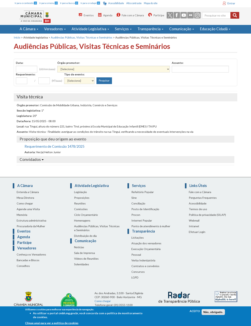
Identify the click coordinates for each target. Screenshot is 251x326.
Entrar (231, 3)
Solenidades (81, 264)
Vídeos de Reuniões (86, 258)
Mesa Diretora (25, 197)
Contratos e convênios (145, 266)
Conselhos (23, 265)
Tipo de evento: (74, 74)
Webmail (194, 220)
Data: (19, 62)
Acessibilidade (116, 3)
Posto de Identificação (145, 209)
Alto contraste (134, 3)
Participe (158, 15)
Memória (22, 214)
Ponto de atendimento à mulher (150, 226)
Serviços (122, 29)
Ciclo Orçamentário (86, 214)
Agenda (107, 15)
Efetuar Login (197, 232)
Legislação (80, 192)
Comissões (81, 209)
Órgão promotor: (68, 62)
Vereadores (54, 29)
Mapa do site (150, 3)
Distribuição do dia (85, 235)
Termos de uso (198, 209)
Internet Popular (141, 220)
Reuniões (80, 203)
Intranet (194, 226)
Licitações (137, 237)
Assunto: (178, 62)
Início (17, 37)
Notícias (79, 247)
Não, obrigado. (213, 312)
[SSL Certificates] (226, 296)
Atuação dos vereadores (146, 243)
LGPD (134, 277)
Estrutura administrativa (31, 220)
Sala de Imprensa (84, 253)
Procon (135, 214)
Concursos (138, 271)
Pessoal (136, 254)
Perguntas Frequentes (203, 197)
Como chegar (25, 203)
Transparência (149, 29)
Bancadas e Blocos (28, 260)
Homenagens (82, 220)
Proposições (81, 197)
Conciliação (138, 203)
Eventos (89, 15)
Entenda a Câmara (28, 192)
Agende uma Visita (28, 209)
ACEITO (195, 311)
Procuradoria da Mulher (31, 226)
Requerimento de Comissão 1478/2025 (54, 146)
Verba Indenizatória (143, 260)
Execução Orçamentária (146, 249)
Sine (134, 197)
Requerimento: (25, 74)
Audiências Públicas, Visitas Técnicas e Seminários (81, 37)
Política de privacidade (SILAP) (207, 214)
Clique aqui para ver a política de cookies (51, 323)
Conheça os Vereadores (31, 254)
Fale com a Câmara (133, 15)
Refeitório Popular (142, 192)
